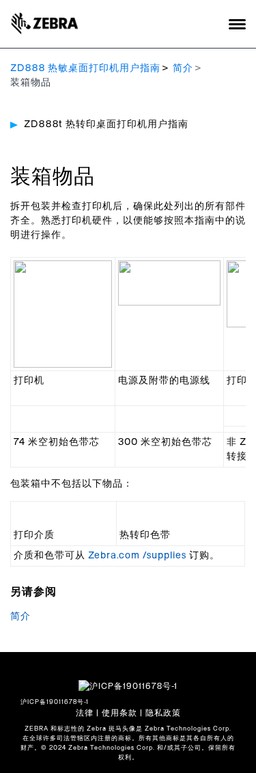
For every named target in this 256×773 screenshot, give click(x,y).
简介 (183, 68)
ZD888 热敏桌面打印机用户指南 (85, 68)
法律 (85, 713)
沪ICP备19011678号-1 (54, 702)
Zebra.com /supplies (137, 555)
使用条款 (119, 713)
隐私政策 (163, 713)
